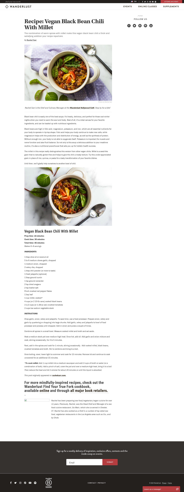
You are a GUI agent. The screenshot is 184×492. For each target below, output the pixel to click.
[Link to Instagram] (20, 483)
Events (127, 6)
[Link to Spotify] (35, 483)
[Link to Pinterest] (25, 483)
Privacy (102, 483)
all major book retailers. (89, 390)
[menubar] (136, 1)
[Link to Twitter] (15, 483)
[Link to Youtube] (30, 483)
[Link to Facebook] (11, 483)
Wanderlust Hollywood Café (82, 108)
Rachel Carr (31, 40)
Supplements (171, 6)
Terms (170, 483)
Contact (92, 483)
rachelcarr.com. (59, 375)
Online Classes (147, 6)
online (44, 390)
